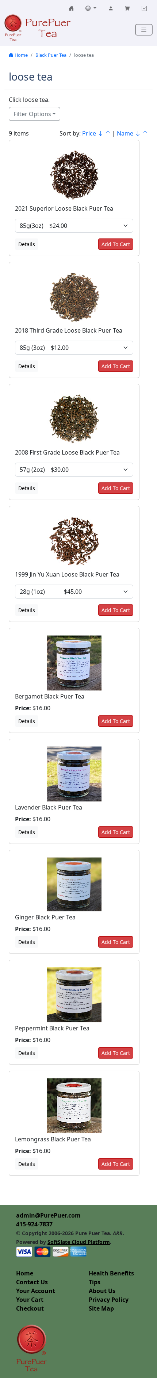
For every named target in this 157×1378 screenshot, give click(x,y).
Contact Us (32, 1282)
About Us (102, 1291)
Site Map (101, 1308)
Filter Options (32, 114)
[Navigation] (144, 30)
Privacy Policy (109, 1300)
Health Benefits (111, 1273)
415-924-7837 (34, 1224)
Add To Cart (116, 244)
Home (21, 55)
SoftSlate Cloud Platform (78, 1241)
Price (89, 133)
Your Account (35, 1291)
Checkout (30, 1308)
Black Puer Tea (50, 55)
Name (126, 133)
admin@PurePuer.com (48, 1215)
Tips (94, 1282)
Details (26, 244)
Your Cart (29, 1300)
